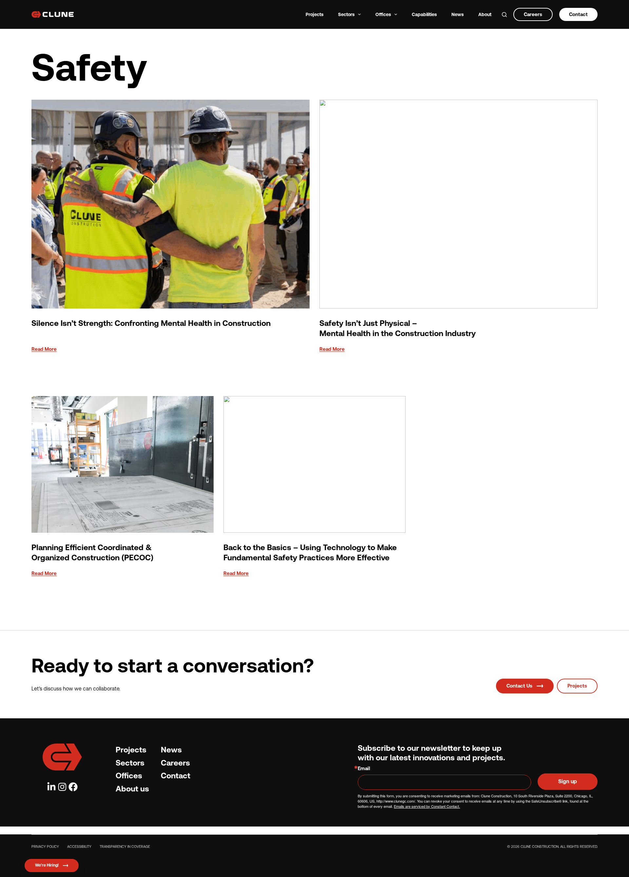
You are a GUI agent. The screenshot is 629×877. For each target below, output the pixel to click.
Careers (533, 14)
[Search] (504, 14)
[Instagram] (62, 786)
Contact (578, 14)
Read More (44, 351)
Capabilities (424, 14)
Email (364, 768)
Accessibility (79, 847)
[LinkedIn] (51, 786)
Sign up (567, 781)
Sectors (346, 14)
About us (132, 788)
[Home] (62, 757)
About (484, 14)
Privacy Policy (45, 847)
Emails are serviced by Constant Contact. (427, 806)
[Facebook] (73, 786)
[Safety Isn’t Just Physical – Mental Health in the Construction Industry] (458, 204)
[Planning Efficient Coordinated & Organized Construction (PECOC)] (122, 464)
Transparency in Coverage (125, 847)
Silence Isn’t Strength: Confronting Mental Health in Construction (151, 323)
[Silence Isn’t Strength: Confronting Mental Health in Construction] (170, 204)
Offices (383, 14)
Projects (314, 14)
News (457, 14)
